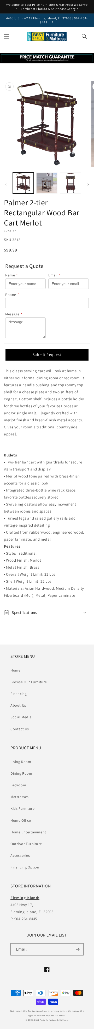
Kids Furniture (22, 808)
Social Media (20, 717)
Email (54, 275)
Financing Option (24, 867)
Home (15, 670)
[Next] (88, 184)
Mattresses (19, 796)
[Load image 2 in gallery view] (46, 182)
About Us (18, 705)
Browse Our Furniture (28, 682)
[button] (6, 36)
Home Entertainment (28, 832)
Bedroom (18, 785)
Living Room (20, 761)
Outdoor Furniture (26, 843)
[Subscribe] (77, 949)
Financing (18, 693)
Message (13, 314)
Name (11, 275)
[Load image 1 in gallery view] (23, 182)
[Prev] (5, 184)
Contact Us (19, 729)
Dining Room (21, 773)
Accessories (20, 855)
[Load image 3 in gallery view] (70, 182)
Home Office (20, 820)
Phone (12, 294)
